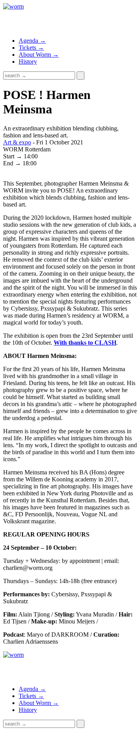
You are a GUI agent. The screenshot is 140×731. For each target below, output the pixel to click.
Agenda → (32, 40)
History (28, 61)
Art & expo (17, 142)
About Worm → (39, 54)
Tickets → (31, 47)
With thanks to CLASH (85, 342)
